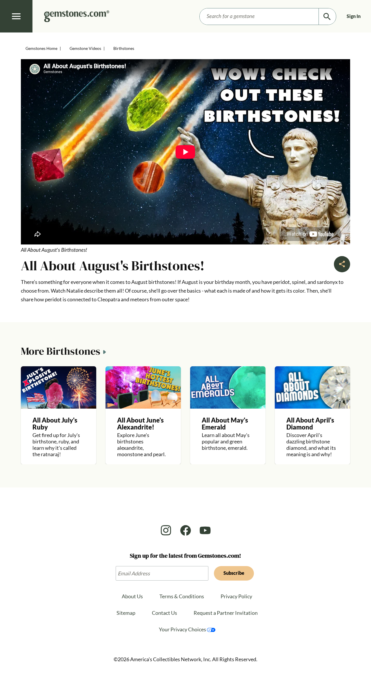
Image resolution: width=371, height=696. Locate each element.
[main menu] (16, 16)
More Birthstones (60, 351)
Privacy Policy (236, 596)
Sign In (354, 16)
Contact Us (164, 613)
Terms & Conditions (181, 596)
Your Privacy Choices (183, 629)
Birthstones (123, 48)
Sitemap (126, 613)
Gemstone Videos (85, 48)
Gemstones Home (41, 48)
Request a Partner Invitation (226, 613)
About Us (132, 596)
